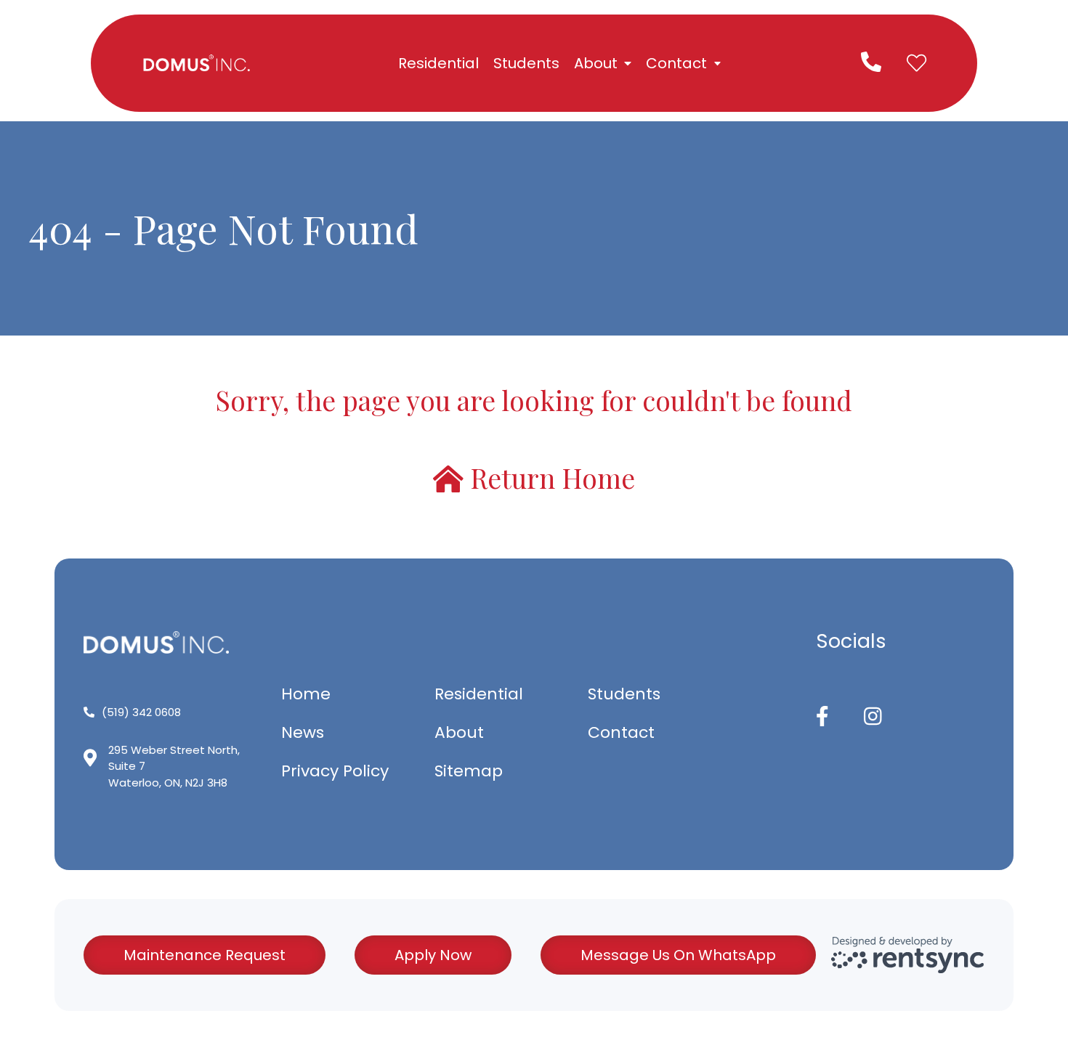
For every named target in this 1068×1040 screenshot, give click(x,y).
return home (549, 478)
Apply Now (433, 955)
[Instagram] (873, 717)
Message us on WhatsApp (678, 955)
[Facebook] (822, 717)
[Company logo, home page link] (196, 63)
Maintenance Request (205, 955)
